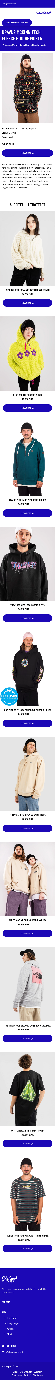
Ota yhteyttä (26, 1371)
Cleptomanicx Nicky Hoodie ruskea (27, 815)
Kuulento (11, 1328)
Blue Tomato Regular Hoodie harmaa (27, 920)
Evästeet (38, 1371)
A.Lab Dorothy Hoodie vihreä (27, 395)
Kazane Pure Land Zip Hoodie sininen (27, 500)
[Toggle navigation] (5, 13)
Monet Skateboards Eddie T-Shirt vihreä (27, 1235)
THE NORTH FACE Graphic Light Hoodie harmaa (27, 1025)
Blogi (9, 1334)
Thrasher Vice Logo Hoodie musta (27, 605)
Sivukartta (38, 1375)
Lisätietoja (27, 153)
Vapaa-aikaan (21, 128)
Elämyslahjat (13, 1323)
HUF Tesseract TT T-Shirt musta (27, 1130)
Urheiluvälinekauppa (17, 22)
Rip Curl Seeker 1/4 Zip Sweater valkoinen (28, 290)
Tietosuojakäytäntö (21, 1375)
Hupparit (33, 128)
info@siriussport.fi (9, 4)
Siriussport (12, 1318)
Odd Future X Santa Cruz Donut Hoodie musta (27, 710)
